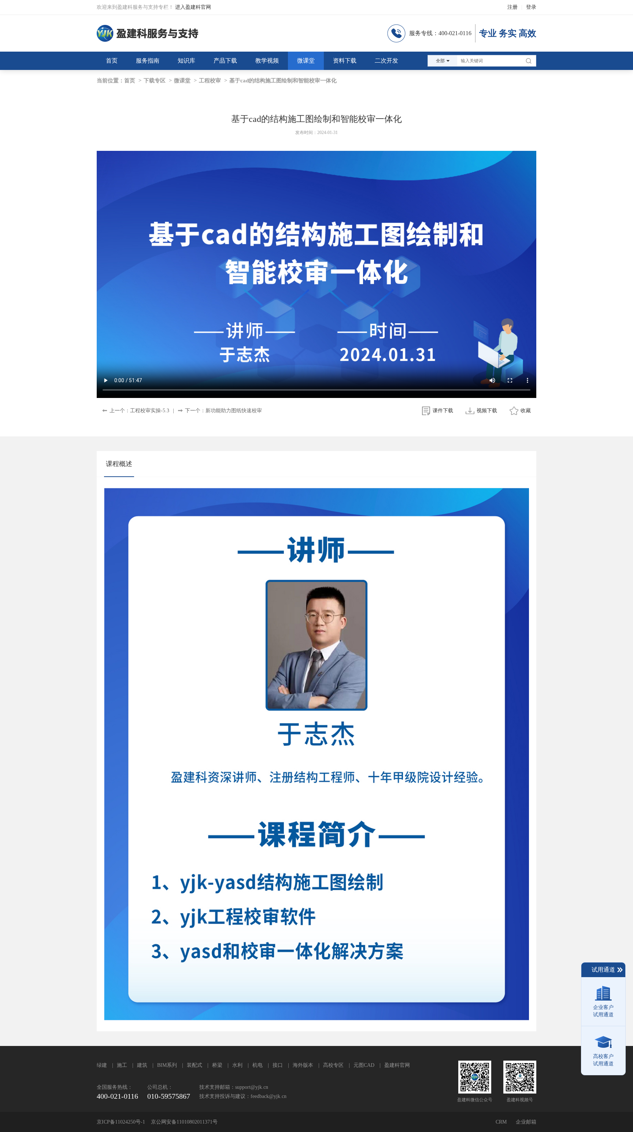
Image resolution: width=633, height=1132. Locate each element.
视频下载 (487, 410)
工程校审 (210, 80)
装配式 (194, 1065)
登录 (531, 7)
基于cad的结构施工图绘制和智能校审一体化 (283, 80)
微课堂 (182, 80)
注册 (512, 7)
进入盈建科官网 (193, 7)
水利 (237, 1065)
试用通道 (603, 970)
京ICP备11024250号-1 (121, 1122)
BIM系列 (167, 1065)
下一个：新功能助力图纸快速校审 (223, 410)
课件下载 (443, 410)
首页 (129, 80)
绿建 (102, 1065)
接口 (278, 1065)
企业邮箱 (526, 1122)
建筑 (142, 1065)
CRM (501, 1122)
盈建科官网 (397, 1065)
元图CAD (363, 1065)
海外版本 (303, 1065)
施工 (122, 1065)
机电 (257, 1065)
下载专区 (155, 80)
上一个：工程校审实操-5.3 (139, 410)
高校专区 (333, 1065)
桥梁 (217, 1065)
